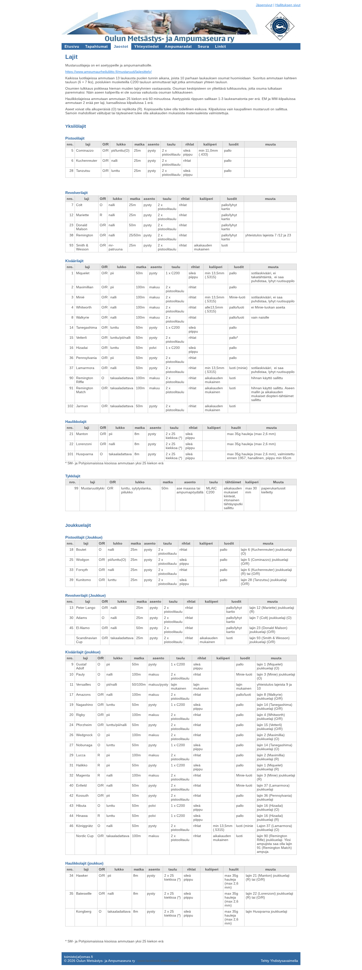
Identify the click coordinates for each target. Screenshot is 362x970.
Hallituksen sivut (287, 5)
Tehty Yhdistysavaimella (279, 961)
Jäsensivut (264, 5)
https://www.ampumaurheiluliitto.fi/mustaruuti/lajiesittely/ (108, 72)
